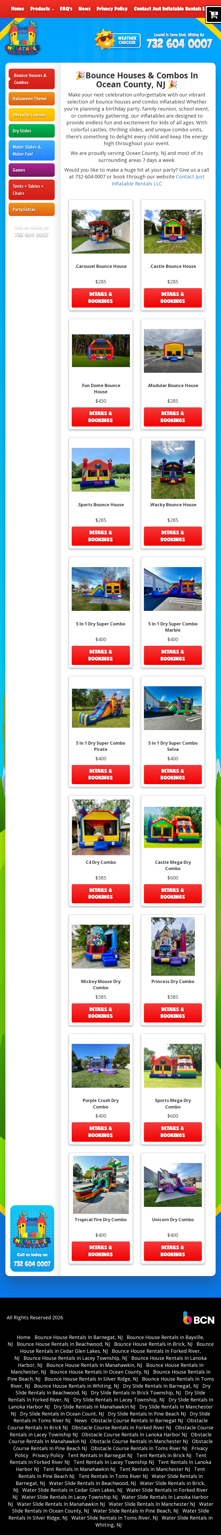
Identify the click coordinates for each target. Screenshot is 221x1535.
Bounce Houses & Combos (30, 78)
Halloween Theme (30, 98)
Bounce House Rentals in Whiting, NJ (76, 1386)
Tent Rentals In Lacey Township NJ (114, 1462)
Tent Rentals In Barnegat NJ (100, 1455)
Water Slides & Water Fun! (27, 150)
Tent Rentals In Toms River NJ (113, 1476)
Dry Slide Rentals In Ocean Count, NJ (62, 1413)
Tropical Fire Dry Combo (101, 1220)
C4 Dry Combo (101, 862)
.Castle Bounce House (173, 266)
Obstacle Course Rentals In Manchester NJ (139, 1441)
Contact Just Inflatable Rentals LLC (172, 8)
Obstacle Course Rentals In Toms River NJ (139, 1448)
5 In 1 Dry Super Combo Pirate (100, 746)
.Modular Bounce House (172, 385)
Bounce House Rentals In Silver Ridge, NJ (91, 1379)
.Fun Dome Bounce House (100, 388)
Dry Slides (22, 131)
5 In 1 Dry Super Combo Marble (173, 627)
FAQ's (66, 8)
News (85, 8)
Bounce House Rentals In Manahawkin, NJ (94, 1365)
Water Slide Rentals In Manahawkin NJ (61, 1504)
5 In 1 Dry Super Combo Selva (173, 746)
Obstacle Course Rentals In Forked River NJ (121, 1427)
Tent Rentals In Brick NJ (163, 1455)
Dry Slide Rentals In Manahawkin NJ (94, 1406)
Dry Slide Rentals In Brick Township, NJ (136, 1392)
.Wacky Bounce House (172, 505)
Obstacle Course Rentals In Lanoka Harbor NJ (134, 1434)
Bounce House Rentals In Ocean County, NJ (99, 1371)
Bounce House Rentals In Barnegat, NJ (78, 1337)
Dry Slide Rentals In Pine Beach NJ (147, 1413)
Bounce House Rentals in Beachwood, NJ (63, 1344)
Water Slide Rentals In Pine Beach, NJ (135, 1510)
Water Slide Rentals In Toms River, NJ (114, 1517)
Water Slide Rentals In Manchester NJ (152, 1504)
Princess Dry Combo (172, 981)
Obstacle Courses (29, 115)
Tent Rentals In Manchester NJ (154, 1469)
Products (40, 8)
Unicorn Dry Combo (173, 1220)
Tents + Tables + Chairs (28, 189)
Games (19, 170)
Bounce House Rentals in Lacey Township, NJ (75, 1358)
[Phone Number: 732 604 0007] (179, 44)
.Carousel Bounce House (101, 266)
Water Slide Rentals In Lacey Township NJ (70, 1497)
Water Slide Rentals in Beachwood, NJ (92, 1483)
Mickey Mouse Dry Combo (100, 984)
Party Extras (24, 209)
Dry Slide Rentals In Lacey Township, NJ (118, 1399)
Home (17, 8)
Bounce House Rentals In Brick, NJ (153, 1344)
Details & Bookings (100, 297)
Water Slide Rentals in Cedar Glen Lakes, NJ (72, 1490)
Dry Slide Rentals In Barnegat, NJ (160, 1386)
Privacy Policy (112, 8)
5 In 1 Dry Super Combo (100, 624)
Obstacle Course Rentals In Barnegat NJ (137, 1420)
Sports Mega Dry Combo (173, 1103)
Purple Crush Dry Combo (101, 1103)
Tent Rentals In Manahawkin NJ (79, 1469)
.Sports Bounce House (100, 505)
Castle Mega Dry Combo (173, 865)
